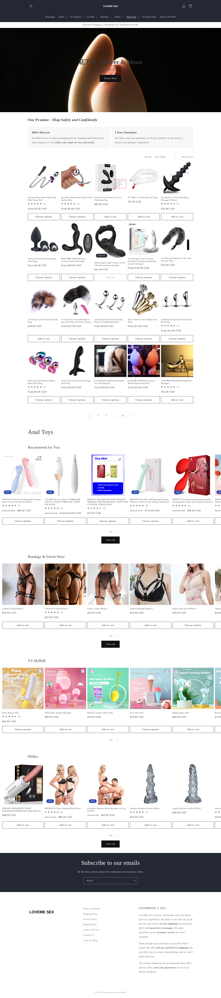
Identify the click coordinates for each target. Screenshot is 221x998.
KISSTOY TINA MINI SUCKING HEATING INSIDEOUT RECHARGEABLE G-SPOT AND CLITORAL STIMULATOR (107, 502)
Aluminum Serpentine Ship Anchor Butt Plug (176, 320)
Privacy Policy (90, 919)
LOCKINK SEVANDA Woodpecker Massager (176, 382)
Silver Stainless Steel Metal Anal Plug (142, 320)
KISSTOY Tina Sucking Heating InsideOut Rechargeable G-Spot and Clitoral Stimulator (192, 500)
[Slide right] (117, 531)
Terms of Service (91, 930)
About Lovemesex (91, 909)
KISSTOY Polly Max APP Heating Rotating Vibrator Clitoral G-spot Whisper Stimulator (149, 500)
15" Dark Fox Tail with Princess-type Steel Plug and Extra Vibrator (76, 320)
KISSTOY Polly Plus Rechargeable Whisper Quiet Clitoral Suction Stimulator (21, 500)
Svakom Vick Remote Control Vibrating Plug (107, 198)
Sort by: (148, 157)
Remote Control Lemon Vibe (100, 713)
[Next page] (130, 415)
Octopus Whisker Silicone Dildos (145, 808)
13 (122, 416)
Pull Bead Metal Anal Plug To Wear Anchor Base (77, 198)
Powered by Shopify (118, 992)
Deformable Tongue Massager (58, 713)
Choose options (43, 216)
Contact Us (88, 935)
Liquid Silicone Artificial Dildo (186, 808)
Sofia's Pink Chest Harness (184, 608)
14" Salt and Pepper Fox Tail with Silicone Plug (176, 259)
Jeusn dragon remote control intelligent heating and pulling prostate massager (142, 261)
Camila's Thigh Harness (12, 608)
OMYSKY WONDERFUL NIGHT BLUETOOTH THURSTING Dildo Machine (21, 809)
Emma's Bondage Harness (141, 608)
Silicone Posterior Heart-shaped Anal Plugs (42, 260)
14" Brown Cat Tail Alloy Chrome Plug (43, 320)
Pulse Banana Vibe (10, 713)
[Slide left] (104, 531)
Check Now (110, 78)
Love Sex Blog (90, 940)
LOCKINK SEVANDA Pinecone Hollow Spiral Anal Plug (141, 382)
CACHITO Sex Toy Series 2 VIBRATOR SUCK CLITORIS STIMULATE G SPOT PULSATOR (62, 502)
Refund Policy (90, 924)
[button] (31, 6)
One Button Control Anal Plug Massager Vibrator (174, 198)
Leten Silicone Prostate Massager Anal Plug (76, 382)
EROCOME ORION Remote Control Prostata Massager (73, 260)
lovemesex (105, 992)
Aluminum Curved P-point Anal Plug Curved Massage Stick (108, 320)
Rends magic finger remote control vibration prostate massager (110, 264)
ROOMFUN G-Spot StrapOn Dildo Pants (63, 808)
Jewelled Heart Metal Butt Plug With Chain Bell (42, 198)
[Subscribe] (134, 880)
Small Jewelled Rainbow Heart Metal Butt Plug (41, 382)
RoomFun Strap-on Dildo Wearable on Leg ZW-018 (106, 809)
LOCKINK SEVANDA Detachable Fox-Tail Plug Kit (109, 382)
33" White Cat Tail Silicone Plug (142, 197)
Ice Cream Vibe (136, 713)
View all (110, 540)
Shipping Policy (90, 914)
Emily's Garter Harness (97, 608)
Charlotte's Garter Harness (56, 608)
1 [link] (90, 415)
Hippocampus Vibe (180, 713)
